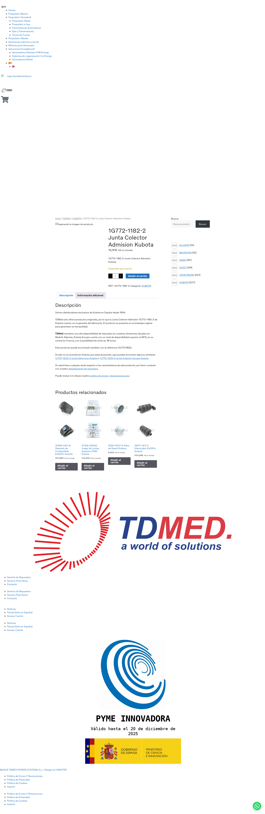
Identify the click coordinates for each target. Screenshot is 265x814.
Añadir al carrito (137, 276)
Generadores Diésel (22, 59)
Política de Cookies (17, 783)
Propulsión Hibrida (18, 38)
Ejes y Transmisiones (23, 31)
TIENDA (67, 218)
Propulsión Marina (18, 13)
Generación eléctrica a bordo (23, 41)
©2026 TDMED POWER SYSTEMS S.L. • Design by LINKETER (33, 769)
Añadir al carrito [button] (63, 467)
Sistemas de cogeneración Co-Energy (32, 55)
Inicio (58, 218)
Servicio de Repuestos (19, 577)
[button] (6, 7)
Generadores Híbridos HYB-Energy (30, 52)
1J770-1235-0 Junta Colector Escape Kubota (124, 358)
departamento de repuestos (83, 368)
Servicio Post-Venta (17, 580)
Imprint (11, 786)
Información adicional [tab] (90, 295)
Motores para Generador (21, 45)
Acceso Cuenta (15, 615)
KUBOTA (76, 218)
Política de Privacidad (18, 779)
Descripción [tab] (66, 295)
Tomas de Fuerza (21, 34)
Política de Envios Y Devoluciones (24, 776)
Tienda (11, 10)
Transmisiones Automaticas (26, 27)
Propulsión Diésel (21, 20)
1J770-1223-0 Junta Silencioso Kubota (76, 358)
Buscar (175, 218)
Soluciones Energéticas (20, 48)
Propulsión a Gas (21, 24)
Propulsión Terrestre (19, 17)
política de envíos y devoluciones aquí (109, 375)
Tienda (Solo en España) (19, 612)
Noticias (11, 608)
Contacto (12, 584)
